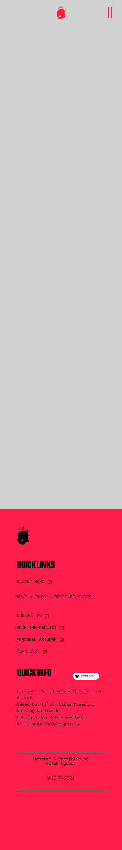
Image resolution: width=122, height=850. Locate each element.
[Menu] (109, 12)
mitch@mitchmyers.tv (87, 501)
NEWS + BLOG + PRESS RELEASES (54, 597)
